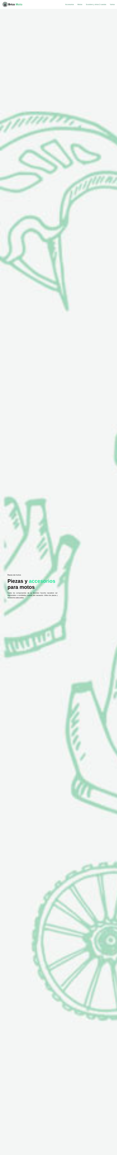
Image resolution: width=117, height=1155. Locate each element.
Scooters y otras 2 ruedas (96, 4)
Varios (112, 4)
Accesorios (69, 4)
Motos (80, 4)
